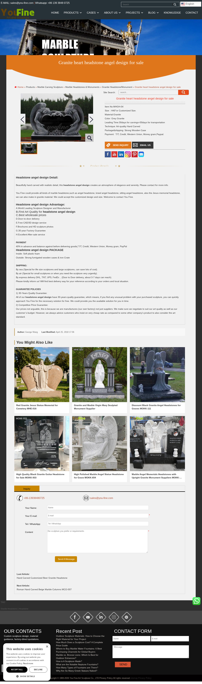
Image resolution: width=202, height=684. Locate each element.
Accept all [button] (17, 669)
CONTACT (192, 12)
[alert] (26, 662)
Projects (133, 12)
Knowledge (172, 12)
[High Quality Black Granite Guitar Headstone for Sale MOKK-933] (41, 443)
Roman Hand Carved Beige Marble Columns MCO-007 (44, 589)
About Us (110, 12)
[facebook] (108, 154)
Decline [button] (38, 669)
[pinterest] (127, 617)
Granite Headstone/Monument (117, 87)
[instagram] (114, 617)
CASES (91, 12)
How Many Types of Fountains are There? (77, 667)
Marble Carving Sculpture (50, 87)
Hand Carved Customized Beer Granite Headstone (42, 578)
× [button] (47, 646)
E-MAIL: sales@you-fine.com (17, 3)
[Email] (141, 154)
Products (71, 12)
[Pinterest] (135, 154)
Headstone (23, 609)
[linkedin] (121, 154)
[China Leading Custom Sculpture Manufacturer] (17, 13)
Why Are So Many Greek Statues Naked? (76, 670)
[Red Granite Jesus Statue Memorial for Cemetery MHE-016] (41, 374)
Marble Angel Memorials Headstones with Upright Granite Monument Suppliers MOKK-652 (156, 477)
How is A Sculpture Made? (69, 661)
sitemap (134, 678)
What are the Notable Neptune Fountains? (77, 664)
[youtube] (114, 154)
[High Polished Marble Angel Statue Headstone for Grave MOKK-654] (99, 443)
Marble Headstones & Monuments (82, 87)
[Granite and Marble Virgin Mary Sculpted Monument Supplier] (99, 374)
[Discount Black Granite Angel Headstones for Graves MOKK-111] (157, 374)
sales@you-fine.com (101, 498)
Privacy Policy (145, 678)
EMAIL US (145, 145)
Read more (28, 663)
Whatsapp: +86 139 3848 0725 (52, 3)
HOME (55, 12)
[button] (26, 676)
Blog (151, 12)
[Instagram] (128, 154)
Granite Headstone (9, 609)
